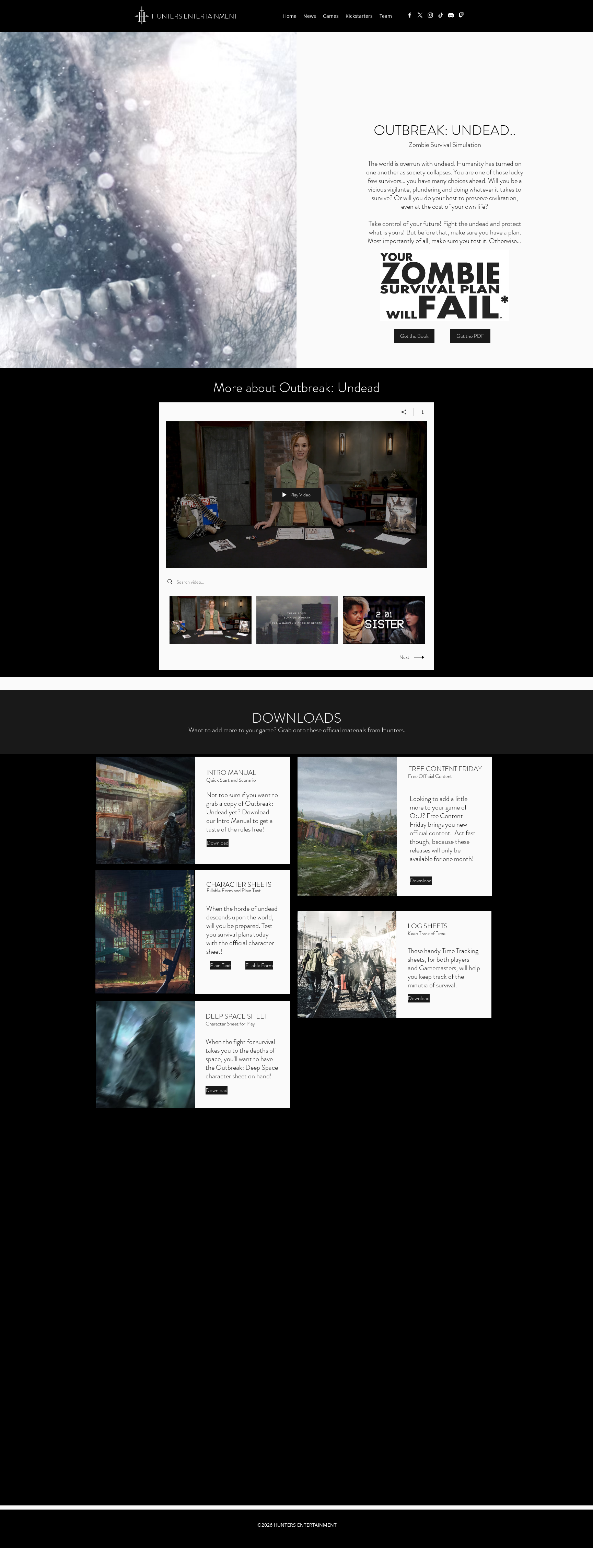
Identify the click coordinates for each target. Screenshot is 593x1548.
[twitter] (420, 15)
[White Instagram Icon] (430, 15)
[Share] (404, 412)
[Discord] (450, 15)
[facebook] (409, 15)
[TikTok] (440, 15)
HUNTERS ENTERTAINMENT (194, 16)
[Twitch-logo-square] (461, 15)
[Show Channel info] (420, 412)
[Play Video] (210, 620)
